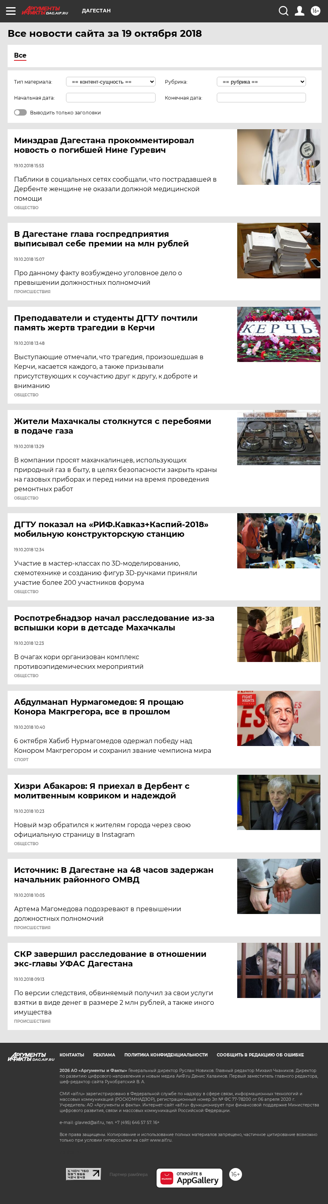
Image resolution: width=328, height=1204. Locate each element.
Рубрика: (176, 82)
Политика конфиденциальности (166, 1055)
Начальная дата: (34, 98)
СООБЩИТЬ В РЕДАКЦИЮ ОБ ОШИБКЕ (260, 1055)
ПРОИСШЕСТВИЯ (32, 292)
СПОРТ (21, 760)
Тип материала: (33, 82)
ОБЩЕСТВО (26, 208)
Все (20, 55)
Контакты (72, 1055)
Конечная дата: (183, 98)
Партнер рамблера (129, 1174)
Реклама (104, 1055)
